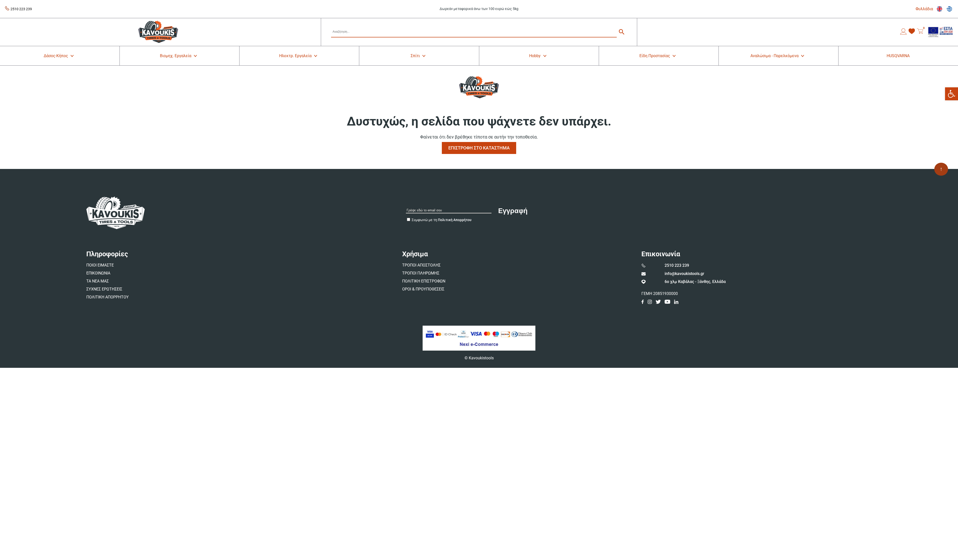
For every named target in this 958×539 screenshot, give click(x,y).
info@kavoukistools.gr (684, 273)
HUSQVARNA (898, 55)
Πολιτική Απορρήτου (455, 220)
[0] (920, 32)
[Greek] (948, 9)
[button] (951, 93)
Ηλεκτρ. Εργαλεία (295, 55)
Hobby (535, 55)
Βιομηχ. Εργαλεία (175, 55)
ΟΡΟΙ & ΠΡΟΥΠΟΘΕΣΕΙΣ (423, 289)
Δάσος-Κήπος (56, 55)
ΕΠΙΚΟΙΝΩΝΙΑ (98, 273)
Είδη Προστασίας (654, 55)
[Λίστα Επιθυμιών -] (912, 32)
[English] (938, 9)
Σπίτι (415, 55)
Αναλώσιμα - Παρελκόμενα (774, 55)
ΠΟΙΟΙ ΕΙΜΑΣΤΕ (100, 265)
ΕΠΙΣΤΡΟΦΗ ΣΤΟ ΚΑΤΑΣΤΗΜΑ (479, 147)
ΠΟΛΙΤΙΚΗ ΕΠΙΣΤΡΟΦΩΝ (423, 281)
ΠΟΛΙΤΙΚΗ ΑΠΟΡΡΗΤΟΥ (107, 297)
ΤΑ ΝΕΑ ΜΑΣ (97, 281)
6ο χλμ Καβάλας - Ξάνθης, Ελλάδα (695, 281)
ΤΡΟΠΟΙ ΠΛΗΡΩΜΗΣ (420, 273)
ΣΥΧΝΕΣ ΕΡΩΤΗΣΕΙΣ (104, 289)
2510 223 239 (21, 9)
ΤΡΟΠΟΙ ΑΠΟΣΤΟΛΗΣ (421, 265)
